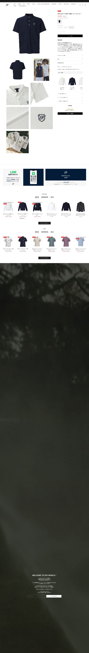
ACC (24, 3)
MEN (14, 3)
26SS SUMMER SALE (22, 5)
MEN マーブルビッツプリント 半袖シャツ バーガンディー (66, 249)
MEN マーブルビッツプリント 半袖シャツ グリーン (52, 249)
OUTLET (33, 3)
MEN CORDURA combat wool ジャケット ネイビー (80, 214)
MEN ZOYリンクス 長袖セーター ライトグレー (8, 214)
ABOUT (15, 5)
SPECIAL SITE (66, 3)
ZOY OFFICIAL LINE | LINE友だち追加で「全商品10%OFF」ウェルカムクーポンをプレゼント (44, 1)
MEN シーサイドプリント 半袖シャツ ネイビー (23, 249)
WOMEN (19, 3)
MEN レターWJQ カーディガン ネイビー (37, 214)
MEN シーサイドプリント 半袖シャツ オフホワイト (8, 249)
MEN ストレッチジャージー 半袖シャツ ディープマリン (80, 249)
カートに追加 (70, 35)
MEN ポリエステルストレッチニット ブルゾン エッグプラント (66, 214)
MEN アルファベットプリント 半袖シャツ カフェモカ (37, 249)
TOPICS (60, 3)
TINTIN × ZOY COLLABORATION (43, 3)
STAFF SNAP (73, 3)
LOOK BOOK (54, 3)
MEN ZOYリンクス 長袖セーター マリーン (23, 214)
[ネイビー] (59, 21)
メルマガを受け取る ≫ (54, 596)
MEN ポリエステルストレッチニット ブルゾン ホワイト (52, 214)
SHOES (28, 3)
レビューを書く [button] (70, 113)
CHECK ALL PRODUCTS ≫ (44, 223)
